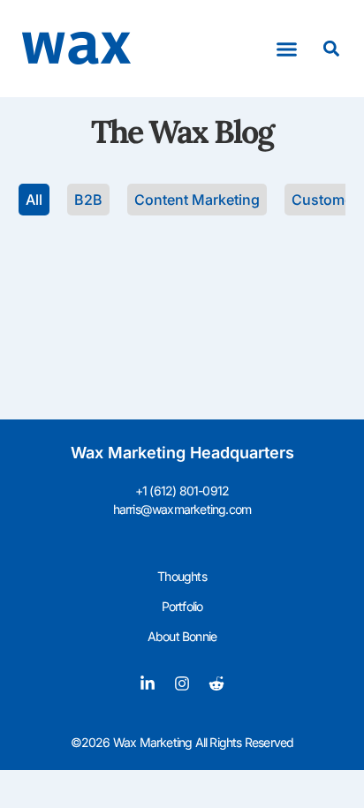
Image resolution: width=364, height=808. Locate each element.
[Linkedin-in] (147, 683)
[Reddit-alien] (216, 683)
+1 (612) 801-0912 (182, 490)
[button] (287, 48)
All (34, 199)
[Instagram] (182, 683)
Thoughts (182, 576)
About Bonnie (182, 636)
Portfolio (182, 606)
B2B (88, 199)
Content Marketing (197, 199)
